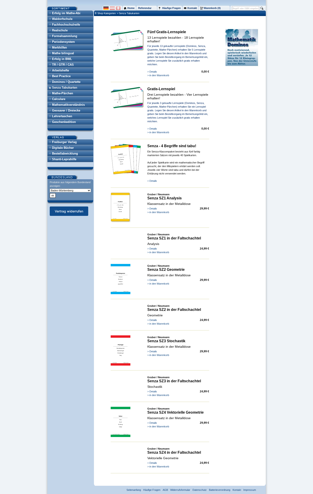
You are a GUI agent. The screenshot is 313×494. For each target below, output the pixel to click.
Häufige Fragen (151, 490)
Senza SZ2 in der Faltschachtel (174, 310)
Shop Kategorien (106, 13)
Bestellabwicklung (65, 153)
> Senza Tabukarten (128, 13)
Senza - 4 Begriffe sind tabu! (171, 146)
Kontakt (237, 490)
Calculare (58, 99)
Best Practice (61, 76)
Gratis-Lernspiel (161, 89)
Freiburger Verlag (64, 142)
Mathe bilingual (63, 53)
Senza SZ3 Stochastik (166, 341)
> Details (152, 71)
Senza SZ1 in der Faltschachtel (174, 238)
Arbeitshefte (60, 70)
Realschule (60, 30)
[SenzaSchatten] (121, 221)
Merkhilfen (59, 47)
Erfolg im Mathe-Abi (66, 13)
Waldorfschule (62, 19)
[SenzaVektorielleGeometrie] (120, 436)
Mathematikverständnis (68, 104)
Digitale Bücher (63, 147)
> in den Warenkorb (158, 75)
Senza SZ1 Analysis (164, 198)
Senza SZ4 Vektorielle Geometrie (175, 412)
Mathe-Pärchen (62, 93)
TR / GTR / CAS (63, 64)
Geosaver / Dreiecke (66, 110)
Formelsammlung (64, 36)
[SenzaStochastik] (120, 364)
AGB (165, 490)
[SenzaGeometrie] (120, 293)
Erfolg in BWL (62, 59)
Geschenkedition (64, 122)
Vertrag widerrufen (69, 211)
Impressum (249, 490)
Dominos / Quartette (66, 82)
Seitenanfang (133, 490)
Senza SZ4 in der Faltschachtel (174, 452)
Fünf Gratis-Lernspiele (166, 32)
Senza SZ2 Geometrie (166, 269)
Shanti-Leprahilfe (64, 159)
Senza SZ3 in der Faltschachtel (174, 381)
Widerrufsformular (180, 490)
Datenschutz (199, 490)
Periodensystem (63, 41)
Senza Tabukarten (64, 87)
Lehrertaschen (62, 116)
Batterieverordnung (219, 490)
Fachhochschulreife (66, 24)
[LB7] (128, 50)
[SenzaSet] (126, 173)
